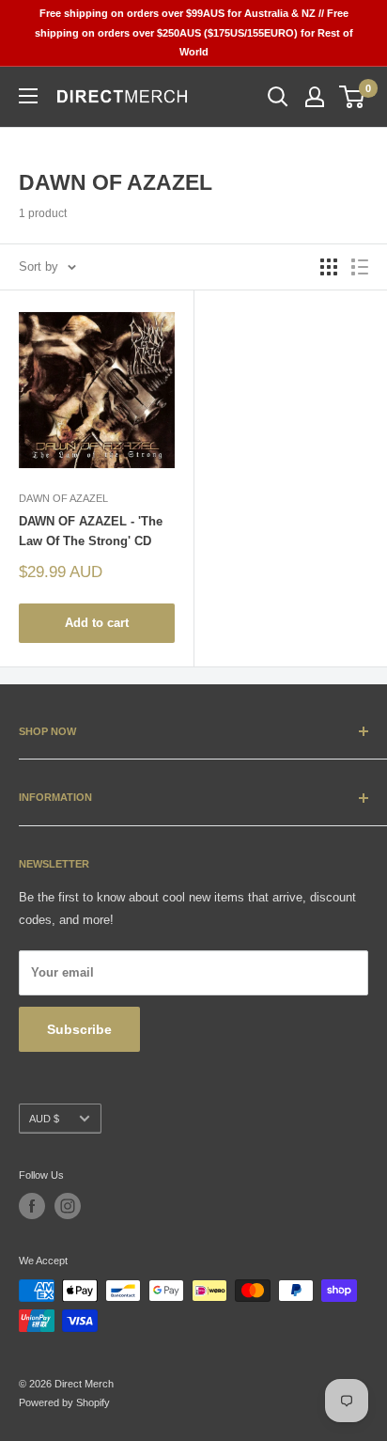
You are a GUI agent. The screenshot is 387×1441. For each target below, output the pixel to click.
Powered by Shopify (64, 1402)
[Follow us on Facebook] (32, 1206)
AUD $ (44, 1118)
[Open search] (278, 96)
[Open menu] (28, 95)
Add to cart (97, 623)
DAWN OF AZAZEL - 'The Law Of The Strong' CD (91, 530)
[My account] (314, 96)
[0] (352, 97)
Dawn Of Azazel (63, 498)
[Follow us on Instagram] (67, 1206)
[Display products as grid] (328, 266)
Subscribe (79, 1029)
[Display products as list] (359, 266)
